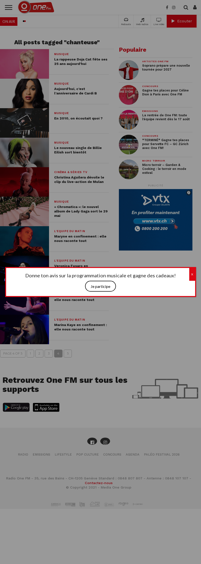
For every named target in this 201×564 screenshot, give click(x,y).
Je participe (100, 286)
